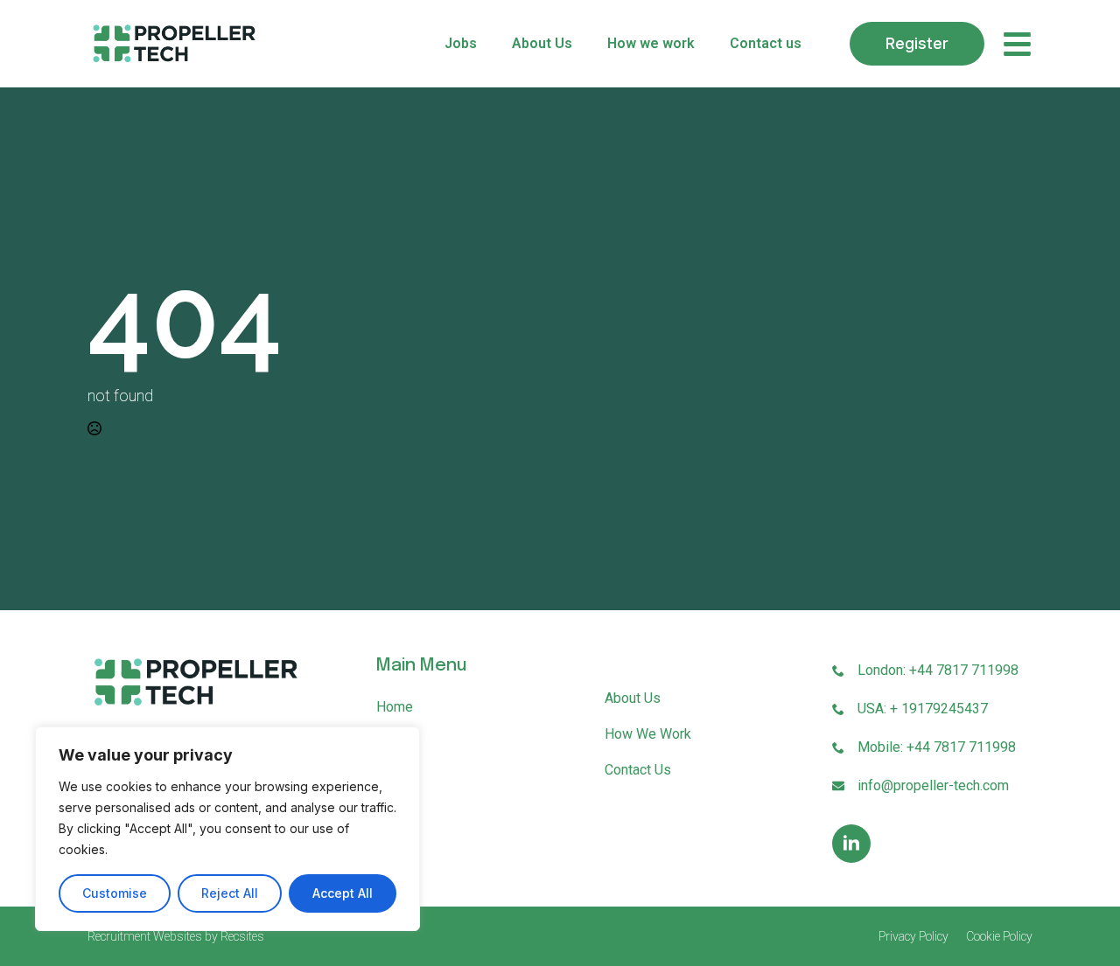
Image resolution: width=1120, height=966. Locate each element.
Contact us (766, 43)
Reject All (229, 893)
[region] (227, 828)
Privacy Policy (913, 936)
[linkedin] (851, 843)
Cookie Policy (999, 936)
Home (394, 706)
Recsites (242, 936)
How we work (651, 43)
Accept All (342, 893)
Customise (114, 893)
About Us (542, 43)
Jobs (460, 43)
